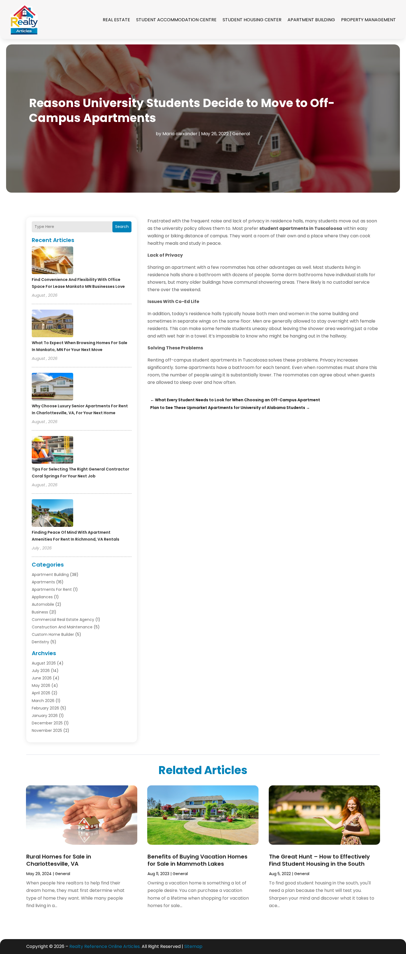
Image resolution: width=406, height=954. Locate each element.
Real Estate (116, 20)
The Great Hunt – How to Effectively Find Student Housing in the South (319, 860)
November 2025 (47, 730)
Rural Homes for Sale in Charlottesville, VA (58, 860)
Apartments (43, 582)
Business (40, 612)
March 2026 (43, 700)
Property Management (368, 20)
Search (122, 226)
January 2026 (45, 715)
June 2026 (42, 678)
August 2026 (44, 663)
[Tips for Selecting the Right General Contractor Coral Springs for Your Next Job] (52, 450)
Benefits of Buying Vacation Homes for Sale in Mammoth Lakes (197, 860)
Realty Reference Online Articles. (105, 946)
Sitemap (193, 946)
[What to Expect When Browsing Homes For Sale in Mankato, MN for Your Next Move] (52, 324)
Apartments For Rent (52, 589)
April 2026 (41, 693)
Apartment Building (311, 20)
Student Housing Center (252, 20)
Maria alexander (179, 134)
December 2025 (47, 723)
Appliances (42, 597)
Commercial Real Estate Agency (63, 619)
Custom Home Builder (53, 634)
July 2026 (41, 670)
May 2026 (41, 685)
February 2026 (45, 708)
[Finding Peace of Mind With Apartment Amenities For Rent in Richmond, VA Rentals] (52, 513)
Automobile (43, 604)
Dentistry (40, 642)
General (241, 134)
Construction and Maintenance (62, 627)
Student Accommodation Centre (176, 20)
